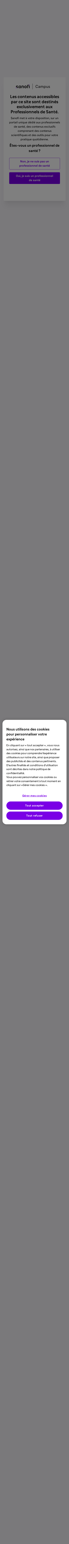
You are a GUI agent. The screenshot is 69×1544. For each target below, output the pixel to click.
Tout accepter (34, 805)
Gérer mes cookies (34, 795)
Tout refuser (34, 815)
